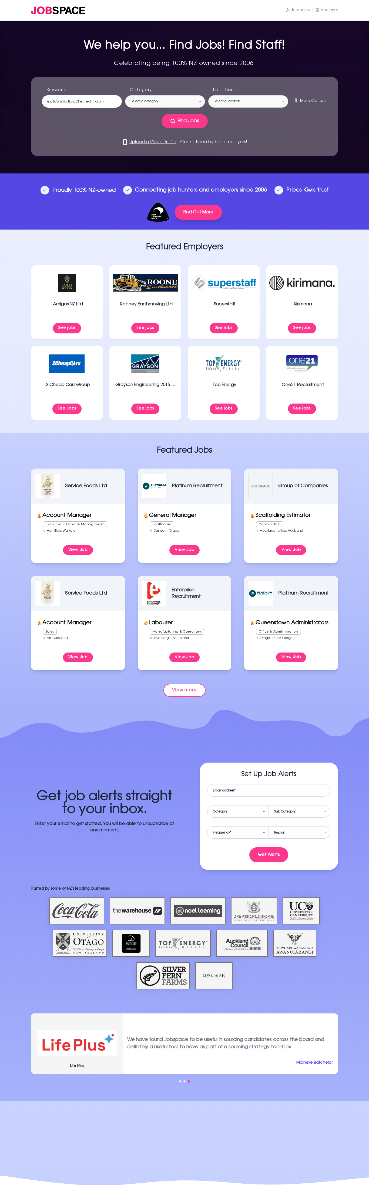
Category (141, 90)
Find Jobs (188, 121)
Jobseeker (300, 10)
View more (184, 690)
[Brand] (58, 10)
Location (223, 90)
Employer (329, 10)
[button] (180, 1081)
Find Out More (198, 212)
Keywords (57, 90)
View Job (78, 550)
